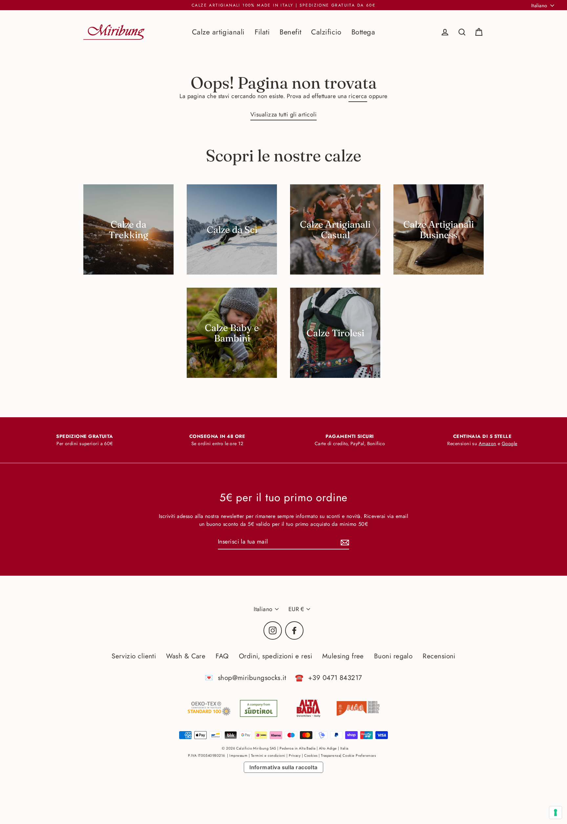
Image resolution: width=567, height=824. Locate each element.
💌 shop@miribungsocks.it (245, 678)
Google (509, 443)
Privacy (295, 755)
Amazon (487, 443)
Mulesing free (343, 656)
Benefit (290, 32)
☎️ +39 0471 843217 (328, 678)
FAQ (222, 656)
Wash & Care (185, 656)
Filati (262, 32)
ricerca (357, 96)
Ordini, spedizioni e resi (275, 656)
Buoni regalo (393, 656)
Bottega (363, 32)
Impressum (238, 755)
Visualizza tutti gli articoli (283, 114)
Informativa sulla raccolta (283, 767)
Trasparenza (330, 755)
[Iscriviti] (344, 542)
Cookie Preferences (359, 755)
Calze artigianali (218, 32)
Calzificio (326, 32)
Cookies (311, 755)
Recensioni (439, 656)
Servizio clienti (134, 656)
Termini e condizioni (268, 755)
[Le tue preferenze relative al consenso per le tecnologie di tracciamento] (555, 812)
